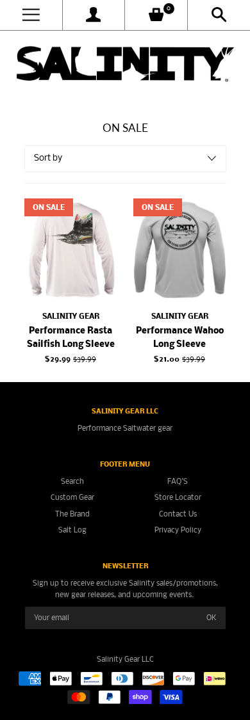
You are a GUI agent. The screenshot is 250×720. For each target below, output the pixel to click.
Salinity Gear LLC (125, 659)
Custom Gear (72, 497)
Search (72, 481)
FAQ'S (177, 481)
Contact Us (178, 514)
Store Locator (177, 497)
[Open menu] (31, 15)
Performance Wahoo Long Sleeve (180, 337)
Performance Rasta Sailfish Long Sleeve (71, 337)
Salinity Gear (70, 316)
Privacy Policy (177, 530)
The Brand (72, 514)
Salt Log (72, 530)
